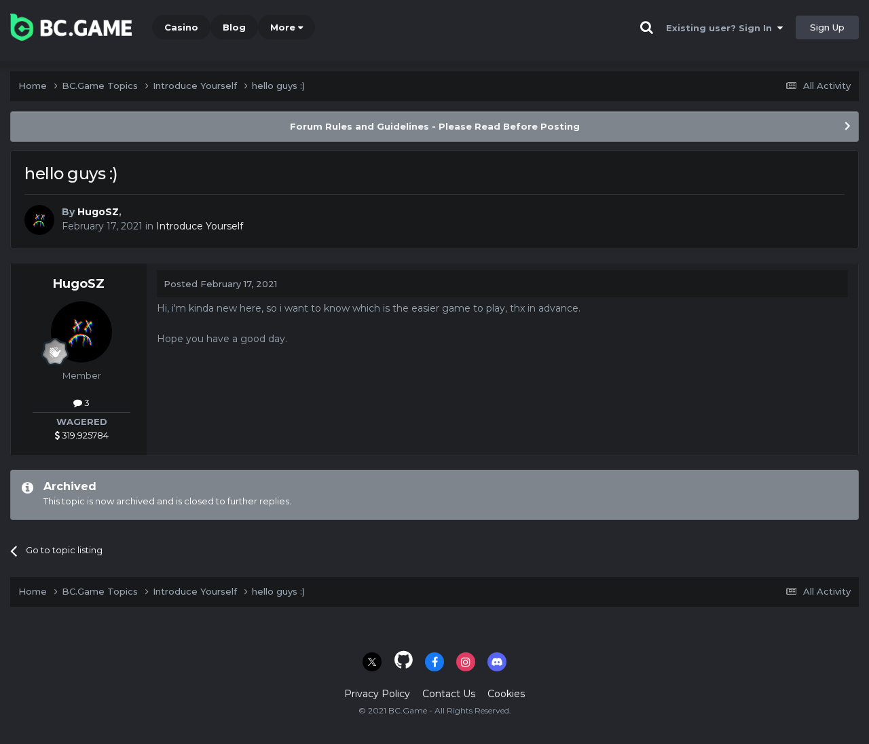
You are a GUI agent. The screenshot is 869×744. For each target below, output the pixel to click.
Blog (234, 27)
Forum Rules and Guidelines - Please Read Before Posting (435, 126)
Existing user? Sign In (721, 27)
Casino (181, 27)
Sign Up (827, 27)
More (282, 27)
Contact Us (448, 694)
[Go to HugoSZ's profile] (39, 220)
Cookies (506, 694)
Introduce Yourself (199, 226)
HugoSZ (98, 212)
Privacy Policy (377, 694)
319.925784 (84, 435)
